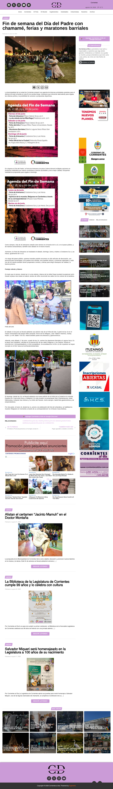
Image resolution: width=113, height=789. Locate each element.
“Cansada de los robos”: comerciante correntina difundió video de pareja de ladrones (94, 232)
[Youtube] (24, 5)
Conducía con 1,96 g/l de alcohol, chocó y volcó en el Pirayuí (15, 727)
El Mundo (44, 12)
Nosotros (84, 12)
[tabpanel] (94, 260)
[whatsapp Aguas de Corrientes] (94, 329)
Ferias (46, 421)
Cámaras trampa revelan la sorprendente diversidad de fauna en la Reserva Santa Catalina (94, 276)
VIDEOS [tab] (92, 220)
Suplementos (54, 12)
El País (36, 12)
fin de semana (55, 421)
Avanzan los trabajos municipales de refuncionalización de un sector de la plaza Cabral (70, 727)
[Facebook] (9, 5)
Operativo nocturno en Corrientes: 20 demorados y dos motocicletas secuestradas (43, 749)
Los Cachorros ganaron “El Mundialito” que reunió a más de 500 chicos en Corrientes (94, 246)
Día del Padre (38, 421)
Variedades (64, 12)
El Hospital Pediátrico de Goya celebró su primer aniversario (96, 727)
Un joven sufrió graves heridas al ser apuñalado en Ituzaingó (93, 261)
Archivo (92, 12)
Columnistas (75, 12)
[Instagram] (19, 5)
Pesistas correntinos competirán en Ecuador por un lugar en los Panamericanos (93, 291)
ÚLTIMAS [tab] (84, 220)
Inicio (20, 12)
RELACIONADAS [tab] (101, 220)
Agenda (6, 18)
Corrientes (27, 12)
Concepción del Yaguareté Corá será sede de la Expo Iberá (69, 749)
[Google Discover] (29, 5)
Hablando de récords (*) (93, 750)
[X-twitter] (14, 5)
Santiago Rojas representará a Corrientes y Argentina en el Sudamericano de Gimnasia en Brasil (42, 726)
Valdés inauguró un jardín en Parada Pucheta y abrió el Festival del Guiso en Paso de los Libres (15, 749)
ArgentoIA (72, 786)
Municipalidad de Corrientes (43, 423)
